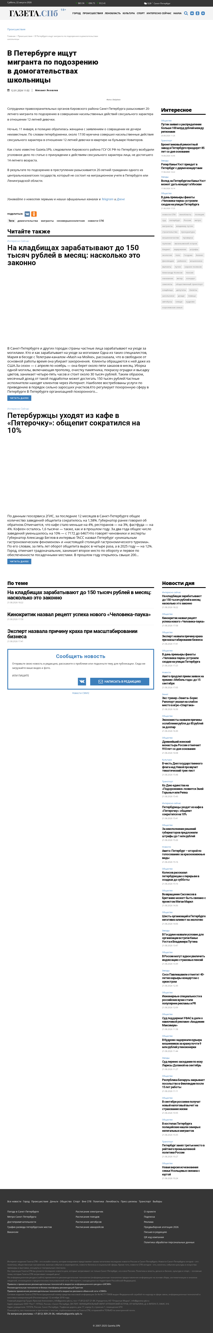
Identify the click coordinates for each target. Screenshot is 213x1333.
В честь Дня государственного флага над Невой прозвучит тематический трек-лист (182, 767)
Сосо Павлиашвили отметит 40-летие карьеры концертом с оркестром (183, 978)
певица (192, 296)
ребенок (182, 261)
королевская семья (172, 307)
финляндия (168, 261)
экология (167, 255)
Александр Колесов (172, 272)
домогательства (27, 220)
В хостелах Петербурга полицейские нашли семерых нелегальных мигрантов (181, 1127)
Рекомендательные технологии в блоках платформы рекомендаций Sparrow (45, 1287)
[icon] (186, 13)
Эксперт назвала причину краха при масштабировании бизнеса (182, 638)
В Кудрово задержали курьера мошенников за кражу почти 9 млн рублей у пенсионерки (182, 1043)
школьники (168, 296)
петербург (174, 220)
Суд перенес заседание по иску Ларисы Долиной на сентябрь (182, 1063)
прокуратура (188, 232)
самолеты (167, 284)
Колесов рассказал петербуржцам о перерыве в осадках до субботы (180, 876)
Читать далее (19, 398)
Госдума (188, 255)
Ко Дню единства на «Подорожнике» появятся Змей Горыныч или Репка (182, 789)
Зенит (165, 694)
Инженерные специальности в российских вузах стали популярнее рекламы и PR (182, 999)
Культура (167, 759)
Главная (11, 36)
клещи (179, 301)
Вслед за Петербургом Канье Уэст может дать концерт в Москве (183, 182)
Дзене (121, 199)
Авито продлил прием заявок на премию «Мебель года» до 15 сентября (183, 679)
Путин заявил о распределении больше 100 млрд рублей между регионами (182, 128)
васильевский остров (186, 243)
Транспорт (166, 140)
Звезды (165, 160)
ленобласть (185, 214)
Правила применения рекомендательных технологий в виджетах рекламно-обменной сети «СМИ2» (57, 1291)
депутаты (181, 290)
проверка (188, 237)
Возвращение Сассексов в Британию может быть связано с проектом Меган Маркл (184, 897)
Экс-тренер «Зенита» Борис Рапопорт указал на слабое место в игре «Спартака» (180, 701)
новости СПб (96, 220)
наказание (167, 278)
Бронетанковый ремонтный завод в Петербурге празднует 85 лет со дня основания (182, 148)
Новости (166, 672)
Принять (200, 1322)
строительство (170, 232)
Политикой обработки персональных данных (131, 1322)
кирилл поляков (193, 267)
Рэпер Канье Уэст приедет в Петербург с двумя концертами (181, 166)
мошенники (196, 261)
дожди (181, 296)
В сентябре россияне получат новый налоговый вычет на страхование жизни (181, 1105)
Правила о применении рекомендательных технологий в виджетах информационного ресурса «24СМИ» (59, 1284)
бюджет (166, 249)
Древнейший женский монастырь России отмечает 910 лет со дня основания (181, 745)
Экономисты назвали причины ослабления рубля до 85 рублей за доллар (182, 723)
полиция (199, 214)
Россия (187, 220)
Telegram (107, 199)
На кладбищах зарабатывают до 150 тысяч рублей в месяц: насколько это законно (73, 255)
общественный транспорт (189, 284)
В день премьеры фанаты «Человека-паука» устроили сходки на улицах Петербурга (180, 200)
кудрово (190, 301)
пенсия (189, 272)
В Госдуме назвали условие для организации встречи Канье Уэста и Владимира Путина (183, 938)
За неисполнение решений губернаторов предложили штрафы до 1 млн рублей (180, 832)
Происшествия (16, 29)
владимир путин (184, 226)
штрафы (194, 249)
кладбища (167, 290)
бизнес (199, 255)
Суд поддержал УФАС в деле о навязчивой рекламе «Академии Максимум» (183, 1021)
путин (178, 267)
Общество (166, 120)
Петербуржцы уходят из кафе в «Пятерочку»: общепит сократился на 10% (73, 423)
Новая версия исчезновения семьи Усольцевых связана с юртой (181, 1170)
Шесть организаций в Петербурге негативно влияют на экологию (184, 918)
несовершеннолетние (71, 220)
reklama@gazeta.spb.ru (69, 1313)
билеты (193, 290)
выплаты (166, 267)
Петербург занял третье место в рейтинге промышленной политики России (183, 1149)
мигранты (47, 220)
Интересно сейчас (18, 241)
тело (178, 255)
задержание (180, 249)
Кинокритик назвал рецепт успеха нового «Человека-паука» (183, 619)
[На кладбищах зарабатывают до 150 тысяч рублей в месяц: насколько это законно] (80, 307)
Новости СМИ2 (80, 693)
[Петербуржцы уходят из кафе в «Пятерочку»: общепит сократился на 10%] (80, 475)
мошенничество (170, 237)
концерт (190, 278)
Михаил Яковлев (46, 90)
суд (164, 220)
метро (198, 220)
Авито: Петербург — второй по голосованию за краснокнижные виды (183, 854)
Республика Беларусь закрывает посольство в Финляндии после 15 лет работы (183, 1083)
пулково (166, 243)
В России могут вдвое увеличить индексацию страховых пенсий (183, 958)
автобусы (167, 301)
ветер (180, 278)
